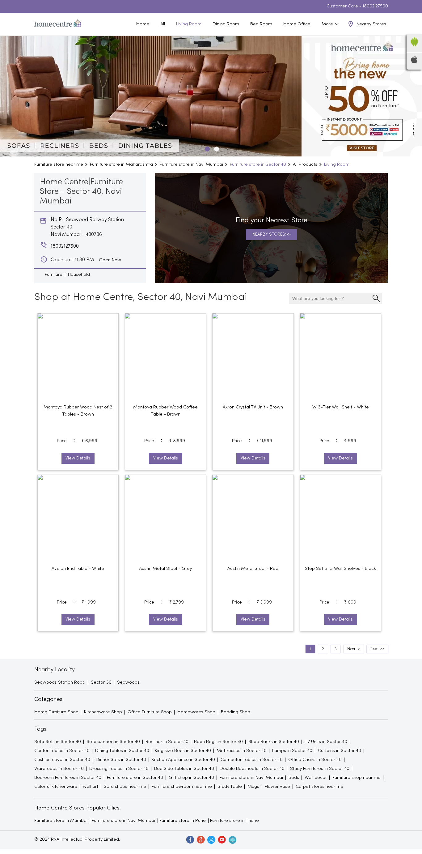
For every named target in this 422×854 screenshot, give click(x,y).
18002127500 (375, 6)
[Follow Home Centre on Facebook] (190, 839)
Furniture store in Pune (182, 820)
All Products (305, 164)
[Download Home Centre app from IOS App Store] (414, 62)
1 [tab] (206, 148)
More (328, 24)
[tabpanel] (211, 96)
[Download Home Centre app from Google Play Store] (414, 48)
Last (374, 649)
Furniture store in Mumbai (60, 820)
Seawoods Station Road (59, 682)
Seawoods (128, 682)
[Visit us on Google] (200, 839)
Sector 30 (101, 682)
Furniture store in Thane (234, 820)
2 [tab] (215, 148)
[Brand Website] (232, 839)
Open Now (110, 260)
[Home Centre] (57, 24)
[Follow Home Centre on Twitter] (211, 839)
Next (351, 649)
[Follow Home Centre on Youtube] (221, 839)
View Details (77, 458)
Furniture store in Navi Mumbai (123, 820)
